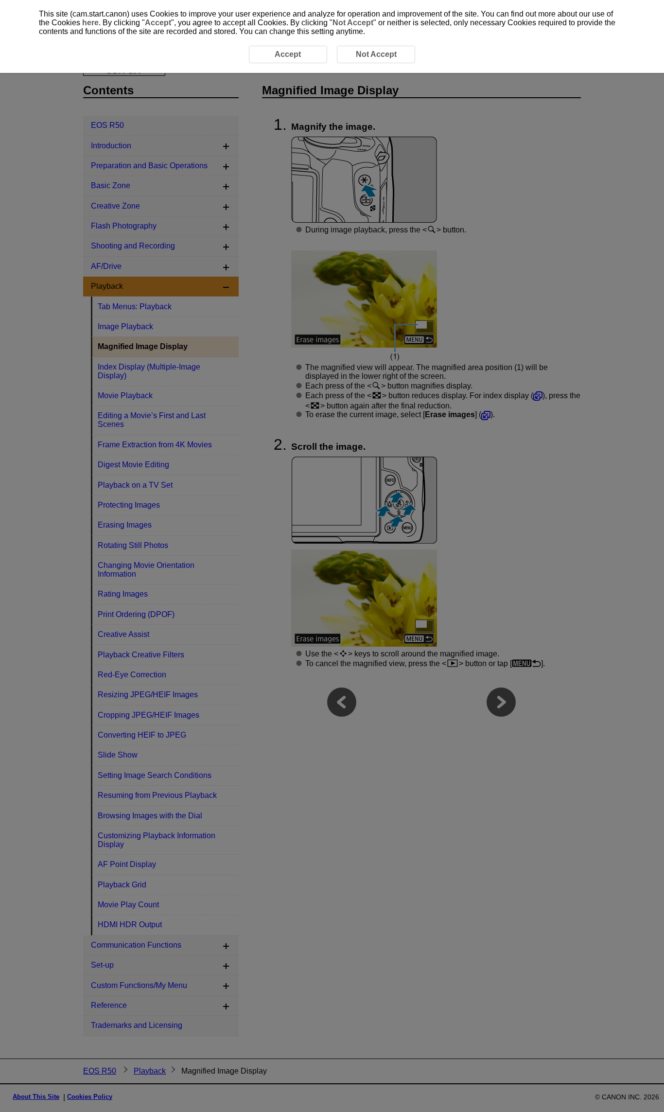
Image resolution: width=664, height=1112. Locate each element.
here (90, 22)
